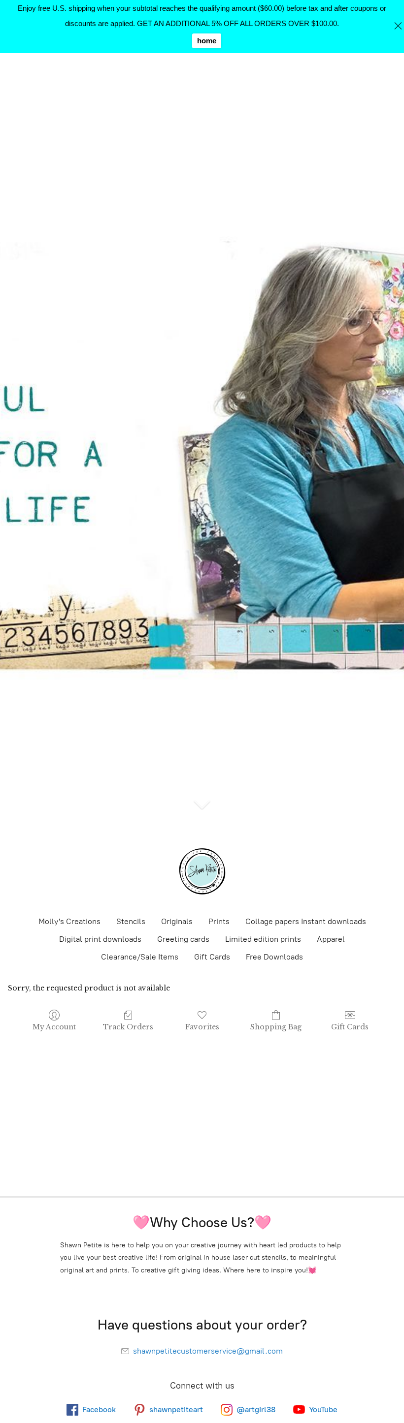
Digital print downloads (100, 939)
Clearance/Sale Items (139, 956)
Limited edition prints (263, 939)
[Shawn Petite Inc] (202, 871)
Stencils (130, 921)
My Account (54, 1026)
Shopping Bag (276, 1026)
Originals (177, 921)
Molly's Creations (69, 921)
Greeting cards (183, 939)
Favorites (202, 1026)
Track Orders (128, 1026)
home (206, 40)
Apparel (331, 939)
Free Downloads (274, 956)
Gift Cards (212, 956)
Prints (219, 921)
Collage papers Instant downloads (305, 921)
